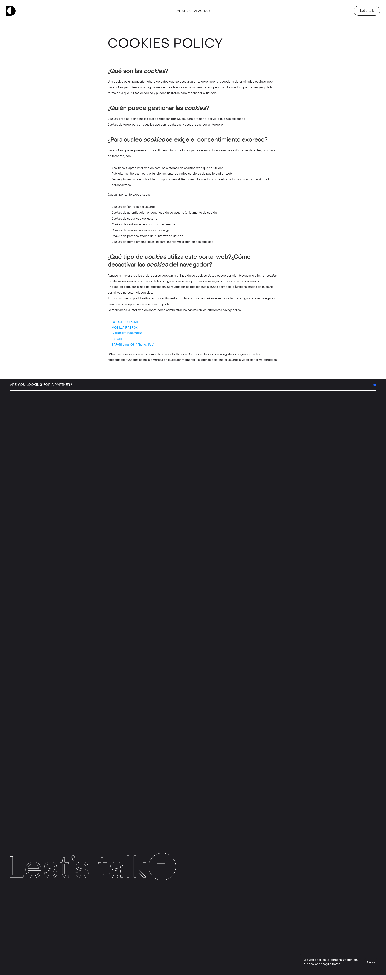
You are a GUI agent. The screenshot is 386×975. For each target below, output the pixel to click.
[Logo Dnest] (11, 11)
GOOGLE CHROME (125, 322)
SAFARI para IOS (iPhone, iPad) (133, 345)
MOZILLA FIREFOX (125, 328)
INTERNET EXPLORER (127, 333)
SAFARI (117, 339)
